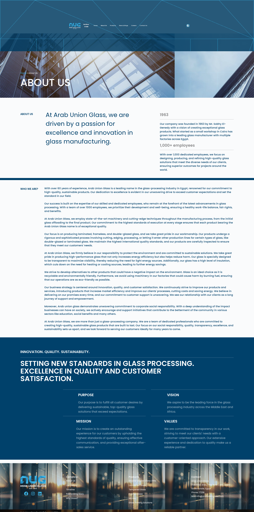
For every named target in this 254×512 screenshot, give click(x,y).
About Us (104, 25)
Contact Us (143, 25)
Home (96, 25)
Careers (133, 25)
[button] (188, 25)
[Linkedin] (40, 494)
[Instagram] (33, 494)
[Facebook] (26, 494)
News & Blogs (123, 25)
